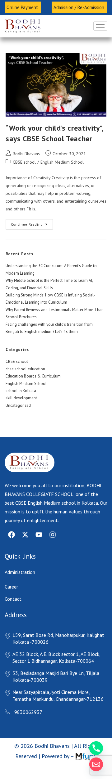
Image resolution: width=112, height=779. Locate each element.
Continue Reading (32, 220)
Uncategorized (18, 402)
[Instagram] (52, 531)
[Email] (96, 764)
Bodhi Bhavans (26, 150)
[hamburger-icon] (100, 22)
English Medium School (62, 159)
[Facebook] (11, 531)
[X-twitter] (25, 531)
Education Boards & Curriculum (33, 373)
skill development (21, 394)
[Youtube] (39, 531)
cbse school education (25, 365)
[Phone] (96, 748)
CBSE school (24, 159)
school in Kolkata (21, 387)
